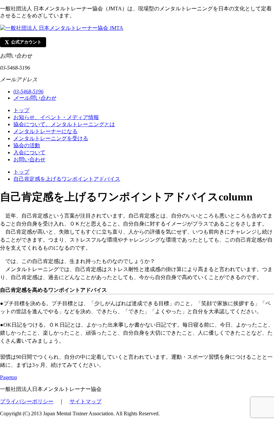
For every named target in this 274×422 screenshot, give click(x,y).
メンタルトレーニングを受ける (50, 138)
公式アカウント (23, 42)
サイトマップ (86, 401)
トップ (21, 110)
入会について (29, 152)
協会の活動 (26, 145)
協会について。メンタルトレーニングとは (64, 124)
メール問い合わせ (34, 98)
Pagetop (8, 377)
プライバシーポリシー (26, 401)
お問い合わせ (29, 159)
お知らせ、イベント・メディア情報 (56, 117)
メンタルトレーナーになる (45, 131)
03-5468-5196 (28, 91)
